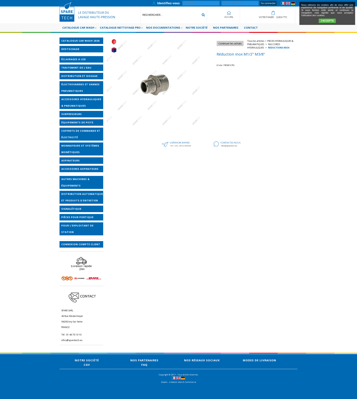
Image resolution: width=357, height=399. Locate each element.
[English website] (288, 3)
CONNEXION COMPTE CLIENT (80, 244)
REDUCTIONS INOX (279, 47)
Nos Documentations (163, 27)
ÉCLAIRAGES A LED (73, 59)
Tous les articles (255, 41)
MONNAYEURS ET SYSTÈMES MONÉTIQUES (80, 149)
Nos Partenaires (225, 27)
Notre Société (197, 27)
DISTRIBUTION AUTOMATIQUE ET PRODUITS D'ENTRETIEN (82, 197)
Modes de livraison (259, 360)
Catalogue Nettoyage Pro (120, 27)
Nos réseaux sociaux (202, 360)
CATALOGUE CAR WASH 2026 (80, 40)
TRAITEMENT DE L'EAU (76, 67)
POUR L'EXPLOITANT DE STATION (77, 229)
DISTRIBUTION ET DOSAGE (79, 76)
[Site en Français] (283, 3)
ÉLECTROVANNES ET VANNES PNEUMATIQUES (80, 88)
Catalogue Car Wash (78, 27)
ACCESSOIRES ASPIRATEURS (80, 169)
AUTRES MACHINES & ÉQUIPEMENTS (75, 182)
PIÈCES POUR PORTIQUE (77, 217)
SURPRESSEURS (71, 114)
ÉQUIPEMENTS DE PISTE (77, 122)
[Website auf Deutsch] (293, 3)
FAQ (144, 364)
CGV (87, 364)
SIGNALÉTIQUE (71, 208)
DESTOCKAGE (70, 49)
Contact (251, 27)
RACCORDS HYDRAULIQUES (263, 46)
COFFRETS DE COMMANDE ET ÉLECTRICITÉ (80, 134)
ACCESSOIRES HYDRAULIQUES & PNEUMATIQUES (81, 102)
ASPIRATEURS (70, 160)
